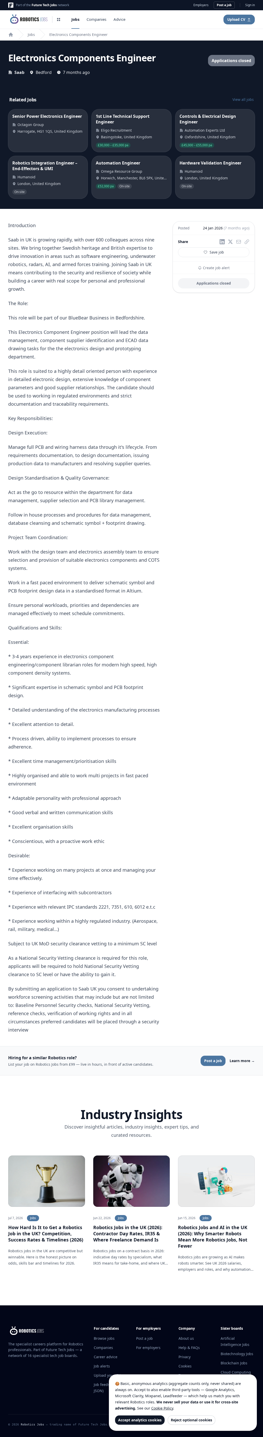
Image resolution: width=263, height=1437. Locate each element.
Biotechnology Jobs (237, 1353)
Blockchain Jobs (234, 1363)
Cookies (185, 1366)
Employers (201, 5)
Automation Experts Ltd (205, 130)
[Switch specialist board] (58, 19)
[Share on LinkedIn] (222, 241)
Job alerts (102, 1366)
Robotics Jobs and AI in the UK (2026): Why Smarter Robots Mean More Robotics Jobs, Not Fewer (212, 1236)
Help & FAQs (189, 1347)
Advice (119, 19)
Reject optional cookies (191, 1419)
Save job (217, 252)
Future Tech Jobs (44, 5)
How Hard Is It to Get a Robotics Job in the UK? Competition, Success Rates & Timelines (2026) (45, 1233)
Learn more (242, 1060)
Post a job (224, 5)
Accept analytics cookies (140, 1419)
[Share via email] (238, 241)
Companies (96, 19)
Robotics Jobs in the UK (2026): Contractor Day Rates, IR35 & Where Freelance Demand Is (127, 1233)
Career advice (105, 1356)
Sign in (250, 5)
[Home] (10, 34)
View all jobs (243, 99)
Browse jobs (104, 1338)
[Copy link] (246, 241)
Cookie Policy (162, 1408)
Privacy (185, 1356)
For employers (148, 1347)
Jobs (75, 19)
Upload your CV (107, 1375)
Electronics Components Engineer (78, 34)
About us (186, 1338)
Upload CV (236, 19)
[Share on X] (230, 241)
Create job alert (216, 267)
